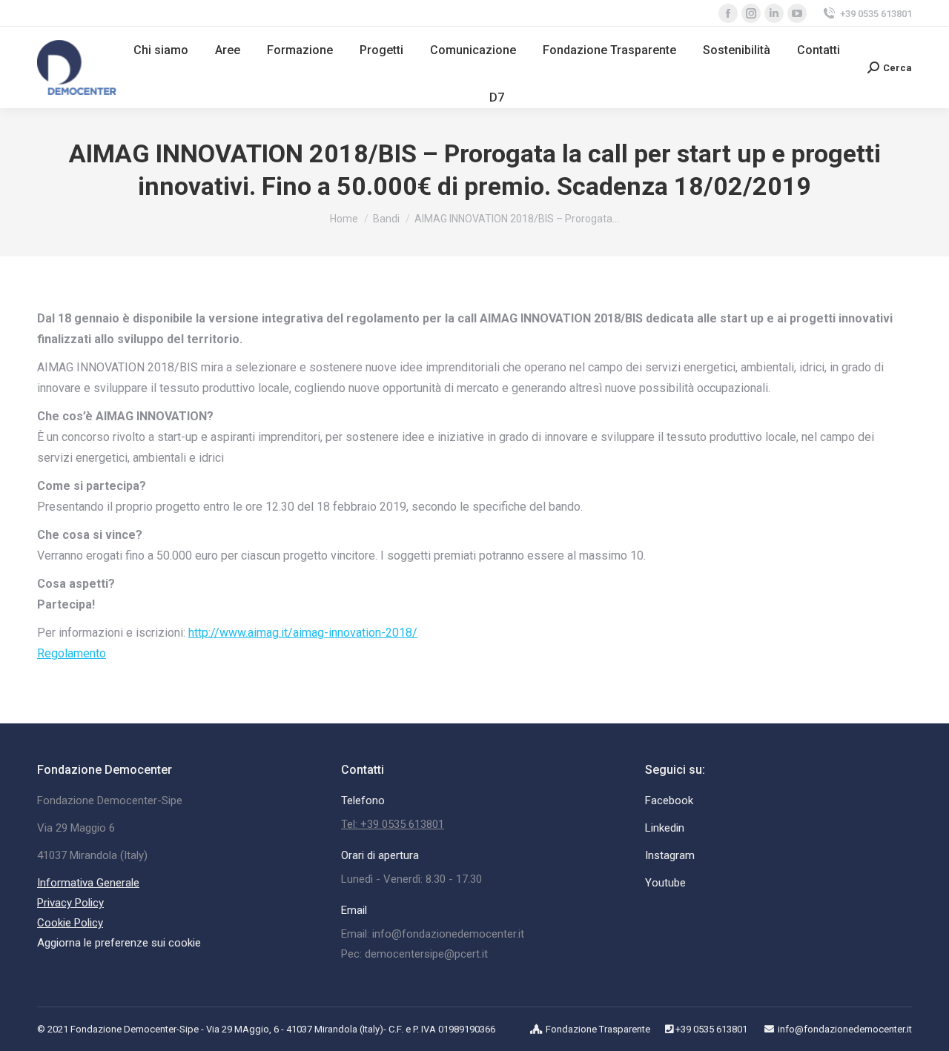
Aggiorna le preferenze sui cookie (119, 942)
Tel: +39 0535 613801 (392, 824)
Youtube (665, 882)
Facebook (669, 800)
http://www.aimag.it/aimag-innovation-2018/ (302, 633)
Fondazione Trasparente (598, 1029)
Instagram (670, 855)
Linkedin (664, 828)
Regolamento (71, 653)
